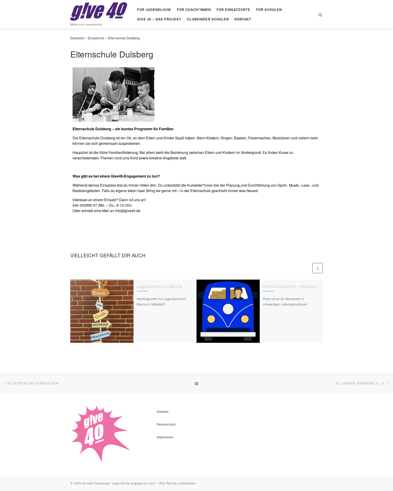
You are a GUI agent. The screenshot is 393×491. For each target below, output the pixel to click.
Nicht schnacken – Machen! (290, 286)
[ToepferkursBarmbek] (113, 94)
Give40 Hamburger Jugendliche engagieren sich (118, 483)
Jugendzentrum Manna (159, 286)
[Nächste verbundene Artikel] (317, 268)
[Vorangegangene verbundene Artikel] (306, 268)
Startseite (77, 38)
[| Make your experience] (98, 10)
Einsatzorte (96, 38)
